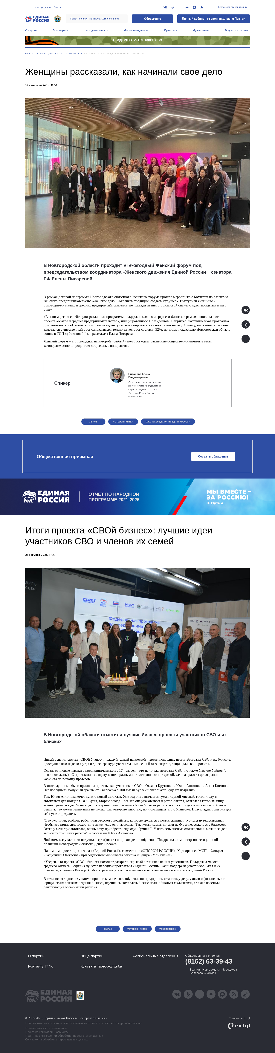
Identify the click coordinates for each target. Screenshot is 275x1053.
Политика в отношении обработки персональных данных (64, 1035)
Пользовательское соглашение (46, 1028)
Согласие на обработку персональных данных (56, 1039)
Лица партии (60, 30)
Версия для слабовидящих (232, 7)
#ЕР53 (93, 421)
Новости (73, 53)
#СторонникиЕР (123, 421)
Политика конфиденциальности (46, 1032)
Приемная (170, 30)
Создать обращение (213, 456)
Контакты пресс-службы (101, 966)
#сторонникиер (137, 928)
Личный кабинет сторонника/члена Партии (213, 18)
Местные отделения (136, 30)
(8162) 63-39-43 (209, 961)
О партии (31, 30)
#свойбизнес (167, 928)
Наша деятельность (96, 30)
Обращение (152, 18)
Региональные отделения (155, 956)
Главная (30, 53)
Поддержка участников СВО (137, 40)
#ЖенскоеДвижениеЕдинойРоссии (168, 421)
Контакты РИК (40, 966)
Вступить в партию (236, 30)
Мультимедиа (201, 30)
